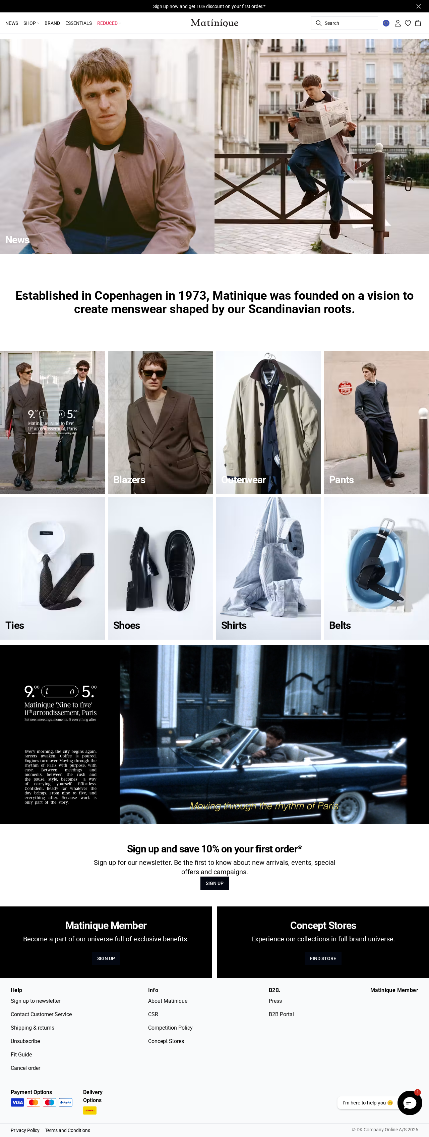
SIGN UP (215, 883)
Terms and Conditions (67, 1130)
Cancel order (25, 1068)
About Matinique (167, 1001)
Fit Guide (21, 1054)
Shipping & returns (32, 1028)
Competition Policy (170, 1028)
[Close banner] (419, 6)
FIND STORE (323, 958)
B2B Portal (281, 1014)
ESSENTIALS (78, 23)
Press (275, 1001)
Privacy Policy (25, 1130)
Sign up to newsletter (35, 1001)
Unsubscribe (25, 1041)
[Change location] (386, 23)
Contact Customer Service (41, 1014)
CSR (153, 1014)
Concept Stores (166, 1041)
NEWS (11, 23)
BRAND (52, 23)
